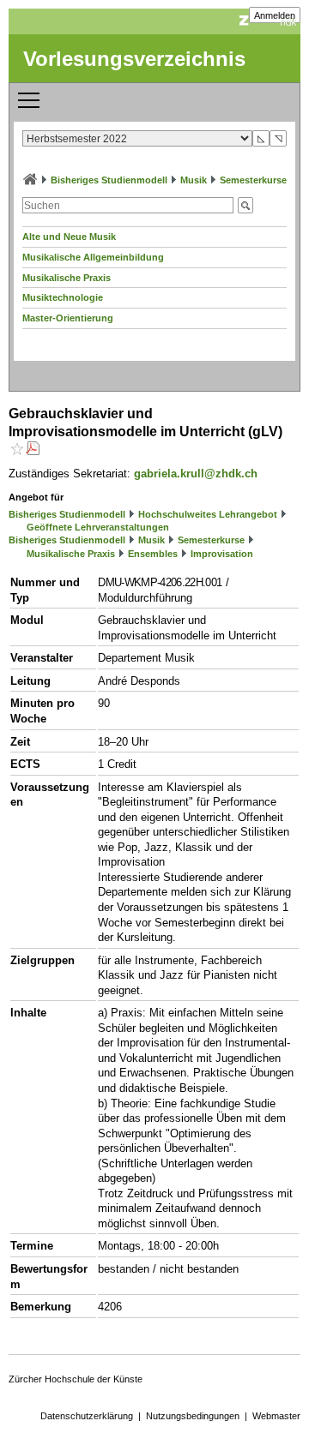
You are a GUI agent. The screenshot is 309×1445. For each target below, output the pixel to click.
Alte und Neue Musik (69, 236)
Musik (193, 180)
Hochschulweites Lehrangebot (207, 514)
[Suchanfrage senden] (245, 205)
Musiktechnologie (62, 297)
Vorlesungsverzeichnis (134, 58)
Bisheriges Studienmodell (109, 180)
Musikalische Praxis (66, 278)
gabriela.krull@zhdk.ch (196, 473)
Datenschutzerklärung (86, 1416)
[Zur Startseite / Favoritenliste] (30, 180)
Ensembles (153, 554)
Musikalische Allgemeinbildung (93, 257)
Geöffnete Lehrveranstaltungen (98, 527)
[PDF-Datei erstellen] (32, 450)
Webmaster (276, 1416)
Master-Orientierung (67, 318)
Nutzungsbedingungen (192, 1416)
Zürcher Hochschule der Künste (75, 1379)
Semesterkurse (253, 180)
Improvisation (222, 554)
